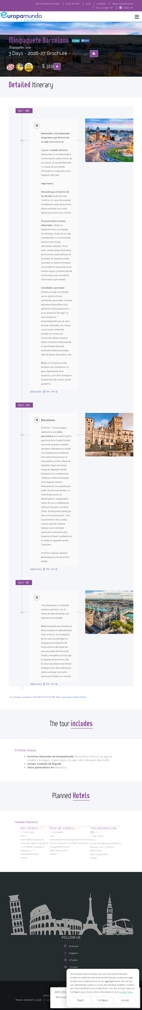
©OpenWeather (80, 697)
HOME (46, 995)
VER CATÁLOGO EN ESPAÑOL (48, 3)
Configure (102, 1000)
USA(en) (126, 7)
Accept (125, 1000)
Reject (80, 1000)
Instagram (73, 953)
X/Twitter (73, 960)
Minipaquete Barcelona (39, 40)
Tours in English (103, 7)
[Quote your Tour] (57, 66)
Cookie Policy (126, 991)
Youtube (74, 967)
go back (76, 40)
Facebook (73, 946)
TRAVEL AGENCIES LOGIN (122, 3)
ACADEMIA (101, 3)
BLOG (88, 3)
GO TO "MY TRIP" (73, 3)
